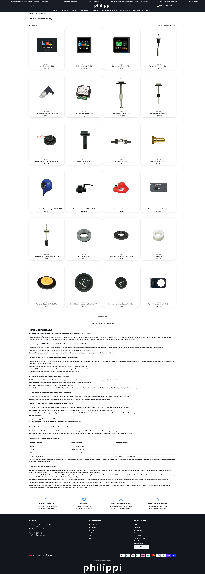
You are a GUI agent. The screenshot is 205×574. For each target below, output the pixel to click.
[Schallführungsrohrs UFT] (83, 140)
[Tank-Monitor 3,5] (83, 44)
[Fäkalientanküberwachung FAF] (158, 187)
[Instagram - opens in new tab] (47, 555)
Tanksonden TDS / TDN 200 (158, 66)
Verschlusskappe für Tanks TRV (46, 304)
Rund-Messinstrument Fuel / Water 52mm (121, 304)
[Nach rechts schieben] (122, 60)
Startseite (31, 13)
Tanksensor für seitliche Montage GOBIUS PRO (47, 209)
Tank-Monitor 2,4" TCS (47, 66)
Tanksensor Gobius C (121, 209)
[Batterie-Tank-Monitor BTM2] (121, 44)
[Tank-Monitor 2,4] (46, 44)
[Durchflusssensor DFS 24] (121, 140)
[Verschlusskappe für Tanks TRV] (46, 282)
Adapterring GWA (84, 256)
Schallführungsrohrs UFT (84, 161)
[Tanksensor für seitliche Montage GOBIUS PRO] (46, 187)
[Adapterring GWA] (83, 235)
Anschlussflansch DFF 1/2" (158, 161)
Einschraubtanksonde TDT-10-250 (47, 114)
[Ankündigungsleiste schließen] (203, 1)
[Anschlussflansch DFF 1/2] (158, 140)
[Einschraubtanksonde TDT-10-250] (46, 92)
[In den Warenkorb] (62, 60)
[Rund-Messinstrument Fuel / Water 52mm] (121, 282)
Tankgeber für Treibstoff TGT (158, 114)
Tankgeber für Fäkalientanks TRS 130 (47, 256)
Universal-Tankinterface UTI (84, 114)
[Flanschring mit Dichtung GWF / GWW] (121, 235)
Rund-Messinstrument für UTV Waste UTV (83, 304)
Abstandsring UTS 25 (158, 256)
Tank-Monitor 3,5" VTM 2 (84, 66)
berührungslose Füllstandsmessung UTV (47, 161)
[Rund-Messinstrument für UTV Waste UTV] (83, 282)
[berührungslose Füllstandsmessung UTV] (46, 140)
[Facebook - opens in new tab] (44, 555)
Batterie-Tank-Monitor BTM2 (121, 66)
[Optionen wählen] (173, 60)
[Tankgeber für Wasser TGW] (121, 92)
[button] (40, 6)
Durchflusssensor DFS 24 (121, 161)
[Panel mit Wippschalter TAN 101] (158, 282)
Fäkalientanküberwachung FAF (158, 209)
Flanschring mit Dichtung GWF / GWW (121, 256)
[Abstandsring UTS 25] (158, 235)
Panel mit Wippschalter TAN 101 (158, 304)
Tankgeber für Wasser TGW (121, 114)
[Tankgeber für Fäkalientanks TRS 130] (46, 235)
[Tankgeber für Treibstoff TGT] (158, 92)
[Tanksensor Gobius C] (121, 187)
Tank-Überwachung (40, 13)
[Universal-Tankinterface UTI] (83, 92)
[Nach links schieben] (119, 60)
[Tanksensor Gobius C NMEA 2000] (83, 187)
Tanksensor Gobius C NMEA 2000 (84, 209)
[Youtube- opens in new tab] (51, 555)
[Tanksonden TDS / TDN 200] (158, 44)
